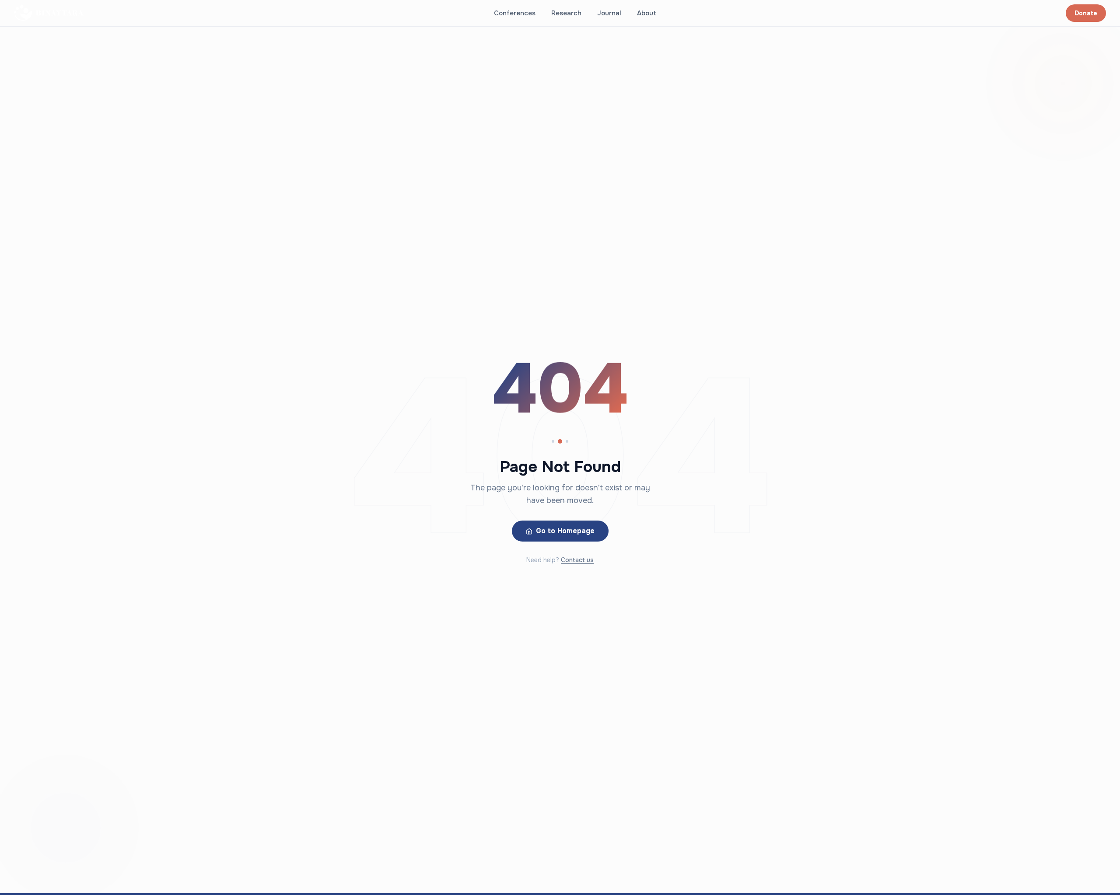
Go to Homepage (565, 530)
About (646, 13)
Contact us (577, 560)
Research (566, 13)
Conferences (515, 13)
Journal (609, 13)
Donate (1085, 13)
